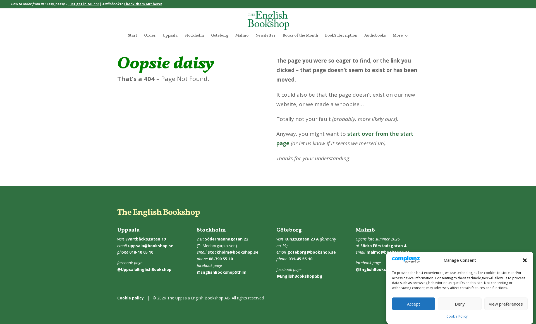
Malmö (241, 36)
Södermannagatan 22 (226, 239)
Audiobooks (375, 36)
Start (132, 36)
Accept (413, 304)
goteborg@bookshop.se (311, 252)
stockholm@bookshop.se (233, 252)
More (398, 36)
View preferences (506, 304)
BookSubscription (341, 36)
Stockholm (194, 36)
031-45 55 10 (300, 258)
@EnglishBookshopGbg (299, 276)
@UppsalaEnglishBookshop (144, 269)
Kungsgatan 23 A (301, 239)
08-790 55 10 (221, 258)
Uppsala (170, 36)
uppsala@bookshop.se (150, 245)
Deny (460, 304)
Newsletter (265, 36)
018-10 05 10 (141, 252)
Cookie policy (130, 298)
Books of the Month (300, 36)
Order (150, 36)
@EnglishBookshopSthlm (222, 272)
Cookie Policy (457, 316)
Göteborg (219, 36)
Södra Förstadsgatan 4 (383, 245)
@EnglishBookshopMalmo (381, 269)
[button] (525, 260)
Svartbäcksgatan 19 (145, 239)
